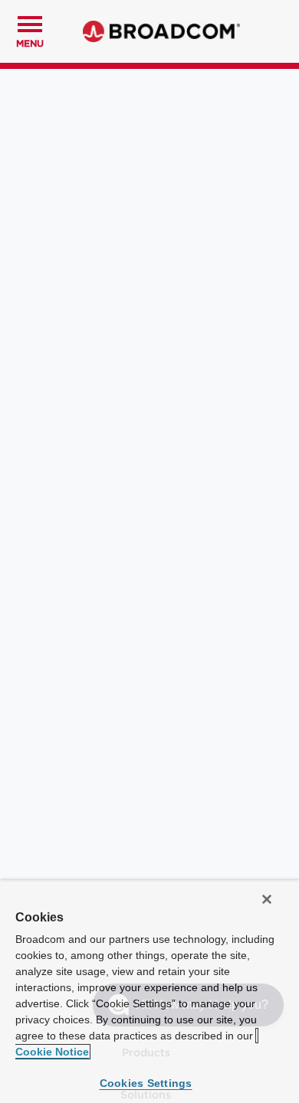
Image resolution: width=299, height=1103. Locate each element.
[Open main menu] (30, 22)
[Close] (266, 899)
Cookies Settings (146, 1083)
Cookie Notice (52, 1052)
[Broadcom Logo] (161, 31)
